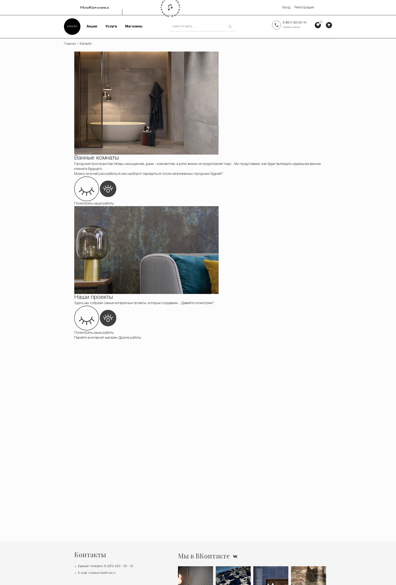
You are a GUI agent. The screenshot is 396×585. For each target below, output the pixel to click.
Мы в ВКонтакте (204, 555)
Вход (286, 7)
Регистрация (304, 7)
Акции (92, 26)
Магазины (133, 26)
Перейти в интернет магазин (96, 337)
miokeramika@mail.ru (102, 573)
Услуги (111, 26)
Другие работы (129, 337)
